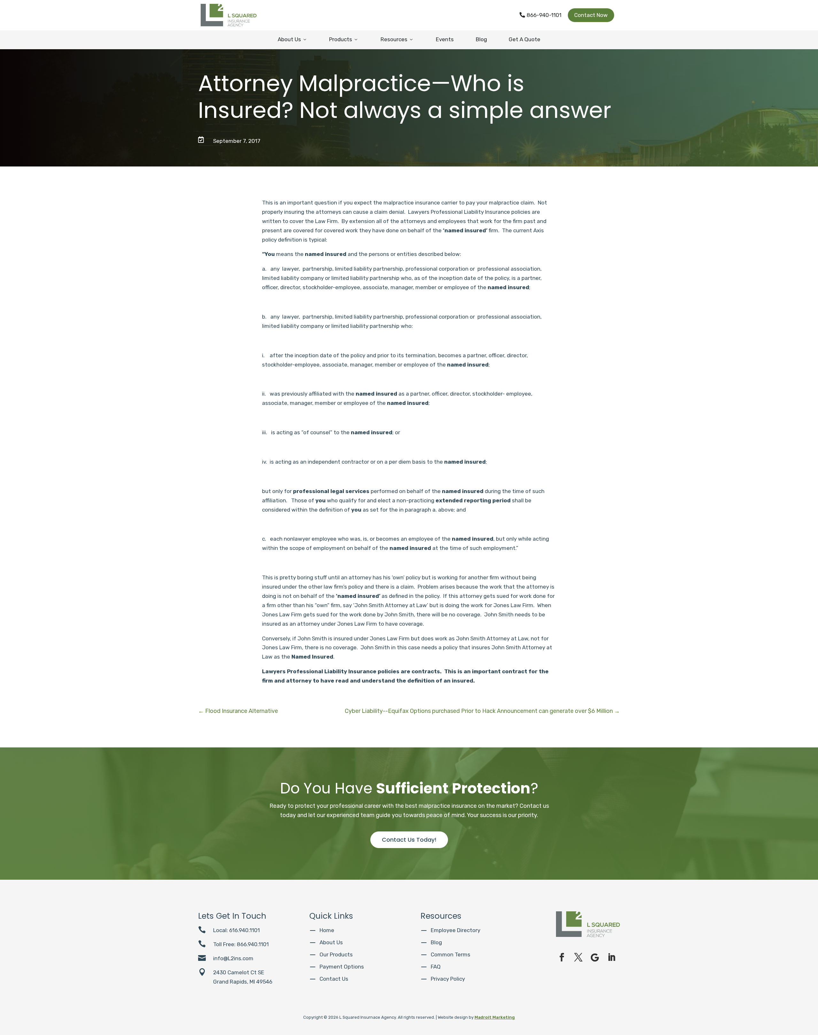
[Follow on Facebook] (561, 957)
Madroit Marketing (495, 1017)
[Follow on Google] (595, 957)
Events (445, 39)
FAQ (436, 966)
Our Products (336, 954)
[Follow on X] (578, 957)
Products (344, 39)
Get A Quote (524, 39)
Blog (481, 39)
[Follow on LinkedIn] (611, 957)
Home (327, 930)
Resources (397, 39)
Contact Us (334, 979)
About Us (292, 39)
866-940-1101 (540, 15)
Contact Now (591, 15)
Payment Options (342, 966)
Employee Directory (455, 930)
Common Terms (450, 954)
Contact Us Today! (409, 840)
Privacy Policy (448, 979)
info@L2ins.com (233, 958)
